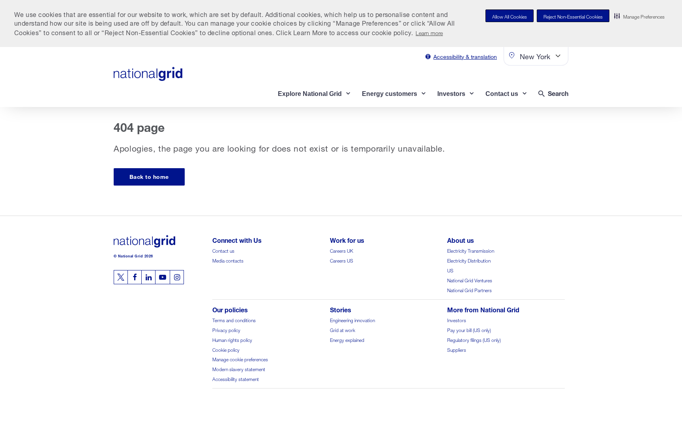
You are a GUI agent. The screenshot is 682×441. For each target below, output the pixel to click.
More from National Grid (483, 309)
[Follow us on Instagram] (177, 277)
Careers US (341, 260)
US (450, 269)
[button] (639, 15)
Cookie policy (226, 349)
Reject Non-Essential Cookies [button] (573, 16)
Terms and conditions (234, 319)
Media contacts (228, 260)
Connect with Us (237, 239)
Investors (456, 319)
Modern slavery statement (238, 368)
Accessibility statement (235, 378)
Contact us (223, 250)
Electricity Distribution (469, 260)
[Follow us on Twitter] (120, 277)
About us (460, 239)
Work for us (347, 239)
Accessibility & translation (465, 56)
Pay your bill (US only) (469, 329)
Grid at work (342, 329)
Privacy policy (226, 329)
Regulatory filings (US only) (474, 339)
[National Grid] (148, 74)
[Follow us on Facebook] (134, 277)
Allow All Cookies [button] (509, 16)
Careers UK (341, 250)
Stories (340, 309)
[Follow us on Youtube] (163, 277)
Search (558, 92)
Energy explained (347, 339)
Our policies (230, 309)
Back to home (149, 176)
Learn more (429, 32)
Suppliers (456, 349)
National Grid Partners (469, 289)
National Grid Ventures (469, 279)
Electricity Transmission (470, 250)
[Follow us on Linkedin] (148, 277)
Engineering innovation (352, 319)
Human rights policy (232, 339)
